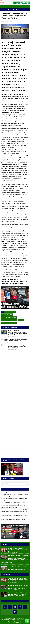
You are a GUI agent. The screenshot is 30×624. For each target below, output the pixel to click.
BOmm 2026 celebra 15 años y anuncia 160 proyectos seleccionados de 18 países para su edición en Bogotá (18, 587)
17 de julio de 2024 (12, 336)
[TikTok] (19, 9)
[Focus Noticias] (3, 2)
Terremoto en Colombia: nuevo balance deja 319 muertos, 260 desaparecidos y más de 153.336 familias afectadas (18, 568)
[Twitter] (16, 9)
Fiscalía (21, 320)
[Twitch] (21, 9)
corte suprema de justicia (9, 317)
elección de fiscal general (9, 320)
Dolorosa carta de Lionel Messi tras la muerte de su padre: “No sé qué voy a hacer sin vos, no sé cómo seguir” (17, 594)
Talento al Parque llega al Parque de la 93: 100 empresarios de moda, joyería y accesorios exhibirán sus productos (18, 579)
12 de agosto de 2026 (13, 597)
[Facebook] (11, 9)
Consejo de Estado (7, 314)
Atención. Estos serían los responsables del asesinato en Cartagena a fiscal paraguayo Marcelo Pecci (18, 346)
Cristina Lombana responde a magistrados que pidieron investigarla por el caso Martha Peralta (17, 549)
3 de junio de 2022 (12, 349)
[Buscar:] (15, 483)
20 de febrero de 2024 (7, 21)
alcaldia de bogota (10, 311)
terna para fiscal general (9, 322)
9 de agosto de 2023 (8, 342)
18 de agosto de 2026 (13, 582)
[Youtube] (8, 9)
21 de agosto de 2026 (13, 552)
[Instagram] (13, 9)
